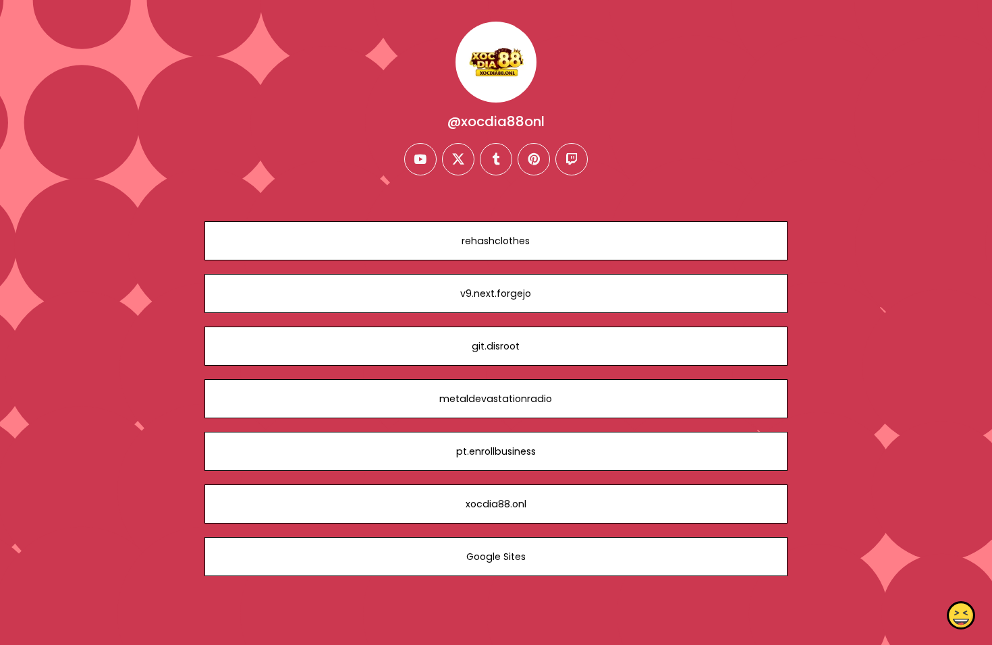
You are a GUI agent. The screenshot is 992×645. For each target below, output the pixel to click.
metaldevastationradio (495, 398)
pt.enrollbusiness (496, 451)
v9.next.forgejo (495, 293)
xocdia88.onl (496, 504)
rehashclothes (496, 241)
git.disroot (496, 346)
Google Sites (496, 556)
